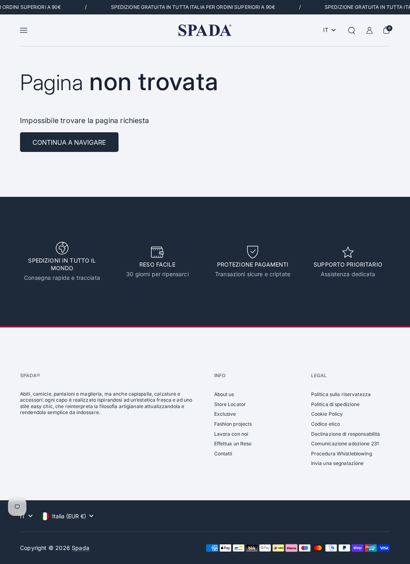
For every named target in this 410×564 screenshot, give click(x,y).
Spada (80, 547)
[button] (351, 30)
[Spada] (204, 30)
